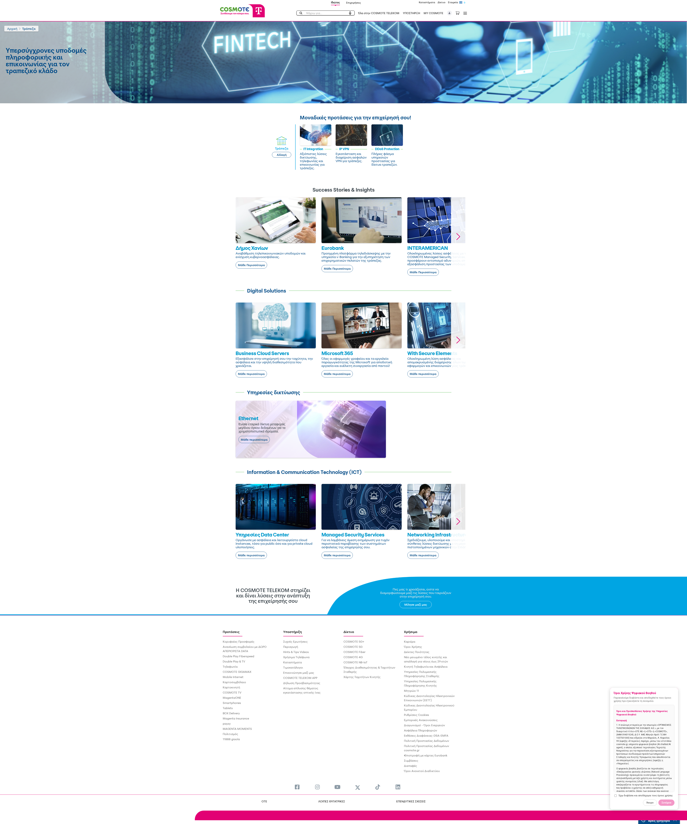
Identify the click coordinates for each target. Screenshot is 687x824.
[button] (449, 13)
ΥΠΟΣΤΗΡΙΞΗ (411, 13)
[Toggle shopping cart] (459, 12)
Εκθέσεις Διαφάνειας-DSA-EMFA (426, 735)
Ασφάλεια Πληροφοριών (420, 730)
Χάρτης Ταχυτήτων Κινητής (362, 677)
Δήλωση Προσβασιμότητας (301, 683)
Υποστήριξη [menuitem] (292, 632)
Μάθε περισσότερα (251, 374)
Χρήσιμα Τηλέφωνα (296, 657)
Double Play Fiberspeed (238, 656)
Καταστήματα (427, 2)
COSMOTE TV (232, 692)
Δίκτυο (441, 2)
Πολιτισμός (230, 734)
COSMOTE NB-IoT (355, 662)
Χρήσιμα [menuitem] (410, 632)
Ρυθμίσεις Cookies (416, 715)
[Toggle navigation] (464, 13)
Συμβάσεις (411, 760)
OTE (264, 801)
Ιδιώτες (335, 2)
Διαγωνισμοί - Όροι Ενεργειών (424, 725)
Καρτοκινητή (231, 687)
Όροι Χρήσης (413, 647)
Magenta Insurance (236, 718)
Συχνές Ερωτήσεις (295, 641)
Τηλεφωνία (230, 666)
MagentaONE (232, 697)
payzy (227, 723)
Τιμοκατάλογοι (293, 667)
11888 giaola (231, 739)
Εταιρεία (453, 2)
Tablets (228, 708)
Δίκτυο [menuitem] (349, 632)
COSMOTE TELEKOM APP (300, 678)
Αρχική (12, 28)
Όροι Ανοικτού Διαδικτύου (422, 771)
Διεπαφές (410, 766)
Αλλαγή (282, 155)
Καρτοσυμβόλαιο (234, 682)
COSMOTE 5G (353, 647)
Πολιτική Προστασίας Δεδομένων (426, 741)
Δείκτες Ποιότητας (416, 652)
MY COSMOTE (433, 13)
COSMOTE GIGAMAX (237, 672)
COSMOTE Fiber (355, 652)
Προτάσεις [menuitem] (231, 632)
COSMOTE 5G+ (354, 641)
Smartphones (232, 703)
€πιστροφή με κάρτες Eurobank (425, 755)
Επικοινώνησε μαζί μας (298, 672)
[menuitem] (297, 787)
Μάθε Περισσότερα (251, 265)
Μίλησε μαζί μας (415, 604)
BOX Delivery (231, 713)
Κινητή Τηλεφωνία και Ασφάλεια (425, 666)
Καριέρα (409, 641)
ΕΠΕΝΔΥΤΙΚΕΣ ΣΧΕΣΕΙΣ (411, 801)
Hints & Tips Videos (296, 652)
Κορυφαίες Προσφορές (238, 641)
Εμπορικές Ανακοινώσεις (421, 720)
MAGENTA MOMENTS (237, 729)
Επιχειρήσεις (353, 2)
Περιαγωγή (290, 647)
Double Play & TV (234, 661)
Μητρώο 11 (411, 690)
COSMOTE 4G (353, 657)
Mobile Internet (233, 677)
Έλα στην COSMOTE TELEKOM (378, 13)
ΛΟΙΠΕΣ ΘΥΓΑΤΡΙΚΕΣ (331, 801)
